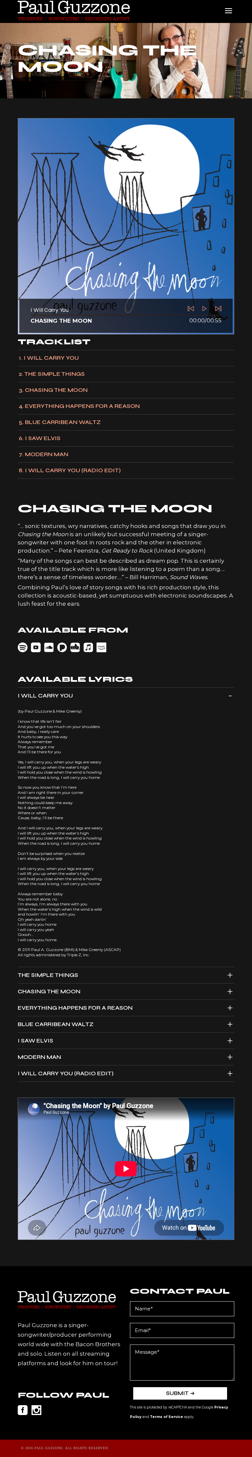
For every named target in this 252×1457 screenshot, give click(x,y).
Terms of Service (166, 1417)
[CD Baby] (76, 647)
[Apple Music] (89, 647)
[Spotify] (24, 647)
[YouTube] (37, 647)
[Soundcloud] (50, 647)
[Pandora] (63, 647)
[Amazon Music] (102, 647)
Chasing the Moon (61, 320)
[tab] (126, 695)
